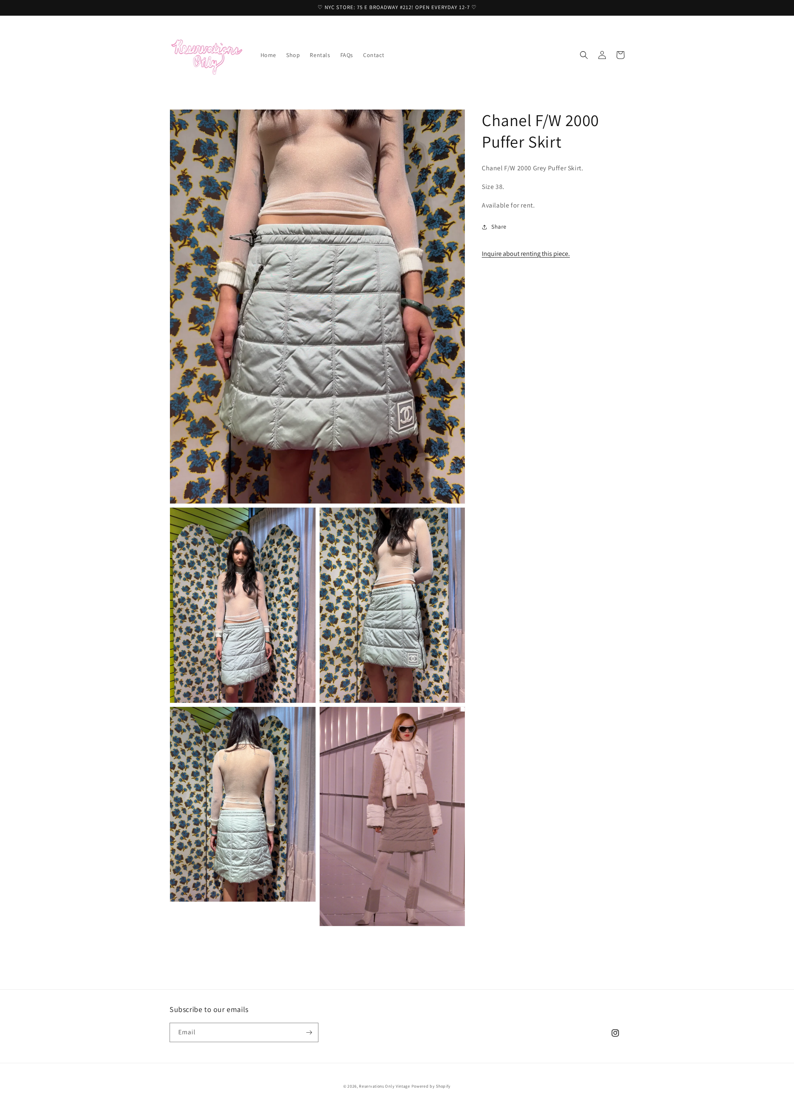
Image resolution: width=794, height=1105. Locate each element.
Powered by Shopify (431, 1086)
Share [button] (499, 226)
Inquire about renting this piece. (526, 253)
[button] (584, 55)
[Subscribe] (309, 1032)
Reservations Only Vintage (384, 1086)
